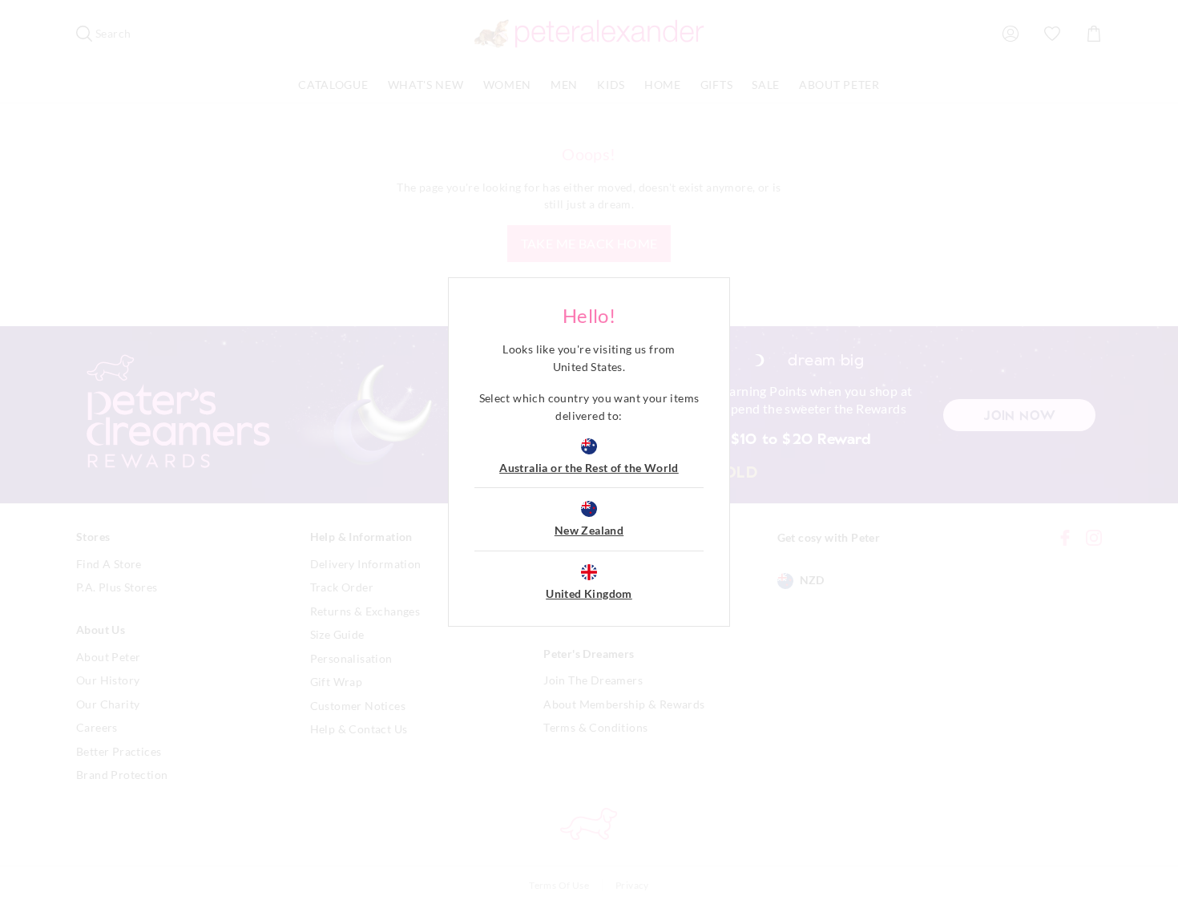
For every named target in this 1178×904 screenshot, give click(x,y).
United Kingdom (589, 593)
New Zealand (589, 530)
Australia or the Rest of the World (589, 467)
